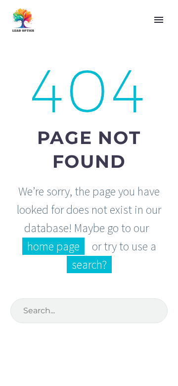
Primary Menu (159, 19)
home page (53, 246)
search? (89, 264)
